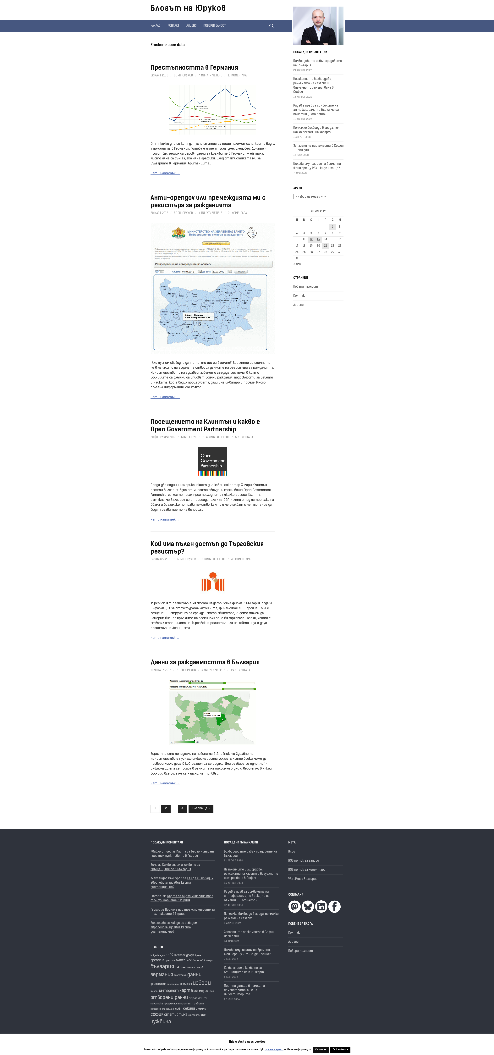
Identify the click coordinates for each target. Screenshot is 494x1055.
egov (162, 955)
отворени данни (169, 997)
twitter (180, 960)
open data (170, 961)
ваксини (181, 967)
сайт (178, 1009)
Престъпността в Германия (194, 68)
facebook (179, 955)
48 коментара (240, 559)
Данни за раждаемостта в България (205, 663)
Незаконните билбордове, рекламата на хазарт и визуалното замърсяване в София (251, 874)
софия (157, 1015)
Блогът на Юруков (188, 9)
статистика (176, 1015)
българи (208, 960)
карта (186, 991)
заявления (186, 984)
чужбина (161, 1022)
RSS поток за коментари (307, 869)
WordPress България (302, 879)
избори (202, 983)
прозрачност (172, 1004)
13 (318, 239)
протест (186, 1004)
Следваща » (201, 808)
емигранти (173, 984)
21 (325, 246)
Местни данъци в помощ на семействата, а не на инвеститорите (244, 990)
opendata (157, 960)
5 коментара (244, 437)
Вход (291, 851)
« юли (297, 264)
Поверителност (214, 25)
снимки (201, 1008)
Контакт (173, 25)
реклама (170, 1009)
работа (199, 1003)
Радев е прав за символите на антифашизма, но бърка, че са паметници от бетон (316, 110)
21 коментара (237, 213)
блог (189, 960)
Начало (156, 25)
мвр (196, 991)
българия (162, 967)
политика (157, 1003)
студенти (194, 1015)
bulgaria (155, 956)
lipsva (198, 956)
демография (158, 984)
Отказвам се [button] (340, 1049)
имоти (154, 991)
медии (203, 991)
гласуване (180, 975)
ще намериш (274, 1049)
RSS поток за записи (303, 860)
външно (191, 968)
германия (162, 975)
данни (194, 975)
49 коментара (240, 670)
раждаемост (158, 1009)
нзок (211, 991)
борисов (198, 960)
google (190, 955)
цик (203, 1015)
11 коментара (237, 75)
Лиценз (191, 25)
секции (189, 1009)
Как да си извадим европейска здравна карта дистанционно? (182, 883)
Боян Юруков (183, 75)
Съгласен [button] (320, 1049)
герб (200, 967)
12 (311, 239)
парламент (198, 998)
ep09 (169, 955)
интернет (169, 991)
